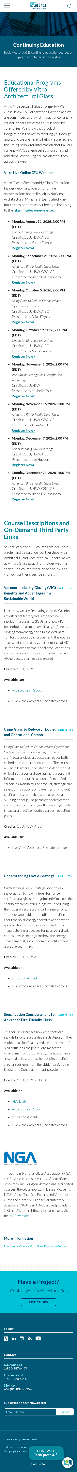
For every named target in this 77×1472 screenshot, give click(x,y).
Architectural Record (27, 690)
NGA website (19, 1216)
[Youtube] (38, 1338)
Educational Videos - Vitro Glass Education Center (35, 1246)
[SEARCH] (69, 6)
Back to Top (65, 588)
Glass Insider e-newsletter (34, 210)
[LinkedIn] (14, 1338)
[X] (6, 1338)
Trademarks (10, 1439)
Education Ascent (24, 978)
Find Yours (38, 1302)
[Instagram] (22, 1338)
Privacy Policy (29, 1439)
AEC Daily (19, 1101)
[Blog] (30, 1338)
